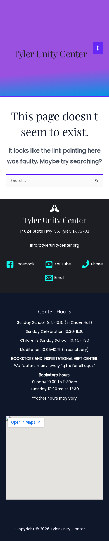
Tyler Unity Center (50, 53)
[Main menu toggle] (98, 47)
